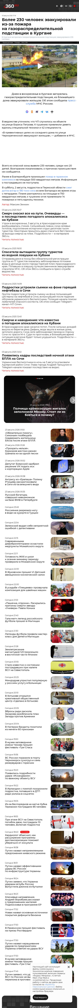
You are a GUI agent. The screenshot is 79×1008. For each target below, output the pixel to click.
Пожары (17, 42)
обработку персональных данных (44, 985)
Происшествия (8, 42)
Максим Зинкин (19, 204)
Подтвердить (40, 997)
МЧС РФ (24, 42)
